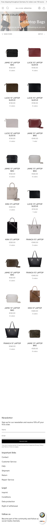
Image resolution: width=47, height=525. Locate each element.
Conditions (6, 497)
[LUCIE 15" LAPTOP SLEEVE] (34, 49)
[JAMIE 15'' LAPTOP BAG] (34, 120)
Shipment (6, 471)
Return (4, 475)
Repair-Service (8, 480)
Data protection (8, 501)
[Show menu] (3, 8)
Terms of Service (9, 447)
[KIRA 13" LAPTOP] (12, 191)
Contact (5, 457)
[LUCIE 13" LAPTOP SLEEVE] (34, 191)
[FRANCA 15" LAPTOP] (34, 226)
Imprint (5, 492)
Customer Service (9, 462)
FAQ (3, 466)
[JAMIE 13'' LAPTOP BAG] (12, 49)
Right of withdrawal (10, 506)
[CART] (44, 8)
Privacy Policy (39, 445)
